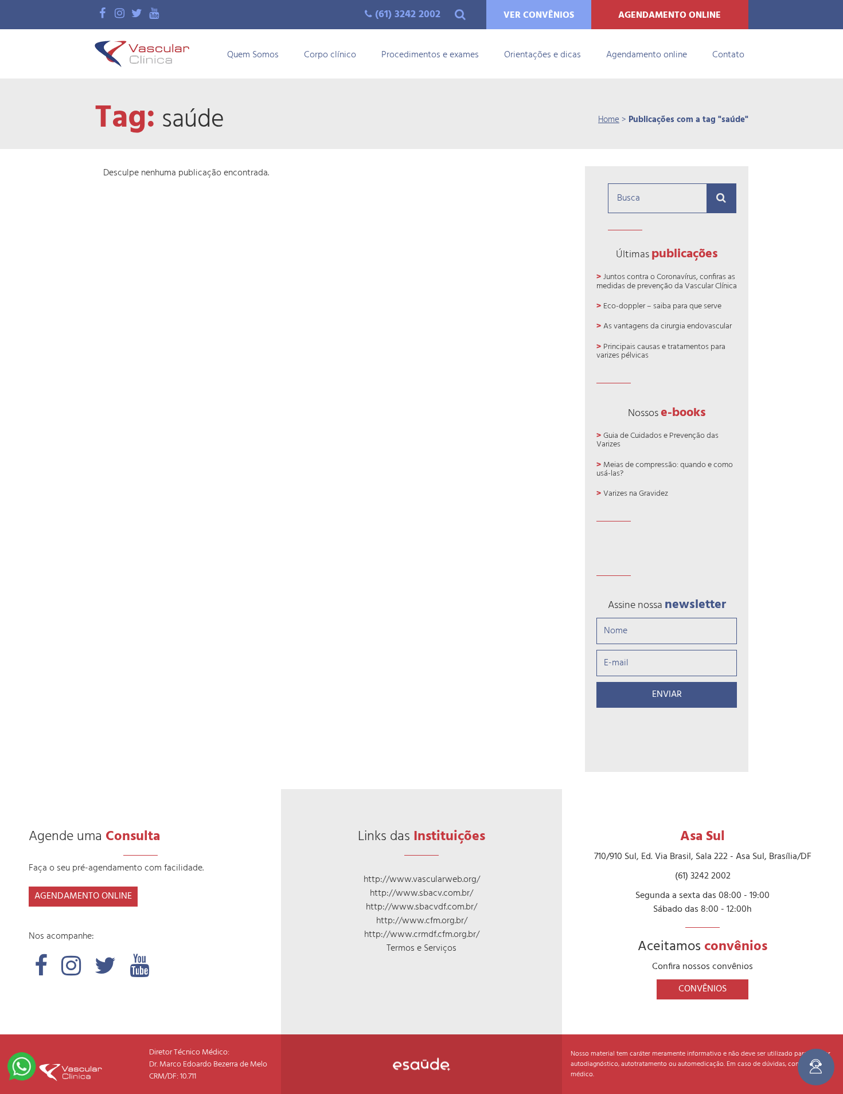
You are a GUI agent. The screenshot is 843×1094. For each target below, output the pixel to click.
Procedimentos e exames (430, 55)
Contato (728, 55)
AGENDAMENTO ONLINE (669, 15)
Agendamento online (646, 55)
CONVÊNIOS (702, 989)
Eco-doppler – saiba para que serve (662, 306)
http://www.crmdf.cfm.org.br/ (421, 935)
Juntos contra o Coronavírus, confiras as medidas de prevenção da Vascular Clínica (666, 281)
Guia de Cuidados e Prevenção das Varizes (657, 440)
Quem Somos (253, 55)
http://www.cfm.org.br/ (421, 921)
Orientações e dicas (542, 55)
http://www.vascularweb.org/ (422, 880)
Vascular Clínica (142, 54)
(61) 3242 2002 (407, 14)
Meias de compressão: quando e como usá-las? (664, 469)
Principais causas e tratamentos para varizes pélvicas (660, 351)
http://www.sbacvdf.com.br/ (421, 907)
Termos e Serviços (421, 948)
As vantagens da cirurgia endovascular (667, 326)
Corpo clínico (330, 55)
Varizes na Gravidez (635, 493)
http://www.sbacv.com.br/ (421, 893)
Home (608, 120)
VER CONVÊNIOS (539, 15)
